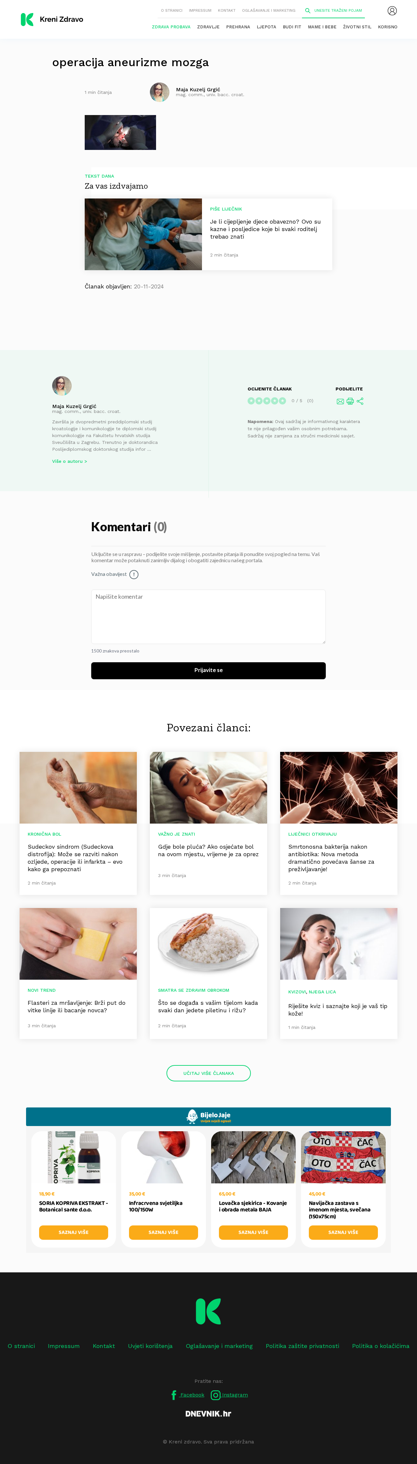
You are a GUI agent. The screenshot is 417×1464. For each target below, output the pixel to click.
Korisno (387, 26)
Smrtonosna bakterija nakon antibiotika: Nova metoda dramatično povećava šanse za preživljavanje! (331, 857)
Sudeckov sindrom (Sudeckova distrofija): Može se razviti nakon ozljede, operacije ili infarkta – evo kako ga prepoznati (75, 857)
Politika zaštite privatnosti (302, 1345)
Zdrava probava (171, 26)
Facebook (191, 1395)
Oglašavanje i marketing (268, 10)
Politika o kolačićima (381, 1345)
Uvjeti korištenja (150, 1345)
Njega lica (322, 991)
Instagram (234, 1395)
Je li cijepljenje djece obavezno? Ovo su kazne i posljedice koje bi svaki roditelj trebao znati (265, 229)
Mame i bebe (322, 26)
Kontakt (227, 10)
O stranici (171, 10)
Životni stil (357, 26)
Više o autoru (67, 461)
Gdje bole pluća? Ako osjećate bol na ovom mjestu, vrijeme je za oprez (208, 850)
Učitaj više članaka (208, 1073)
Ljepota (266, 26)
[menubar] (392, 11)
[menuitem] (392, 11)
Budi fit (292, 26)
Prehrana (238, 26)
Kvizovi (297, 991)
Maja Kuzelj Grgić (74, 406)
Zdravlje (208, 26)
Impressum (200, 10)
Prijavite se (208, 670)
